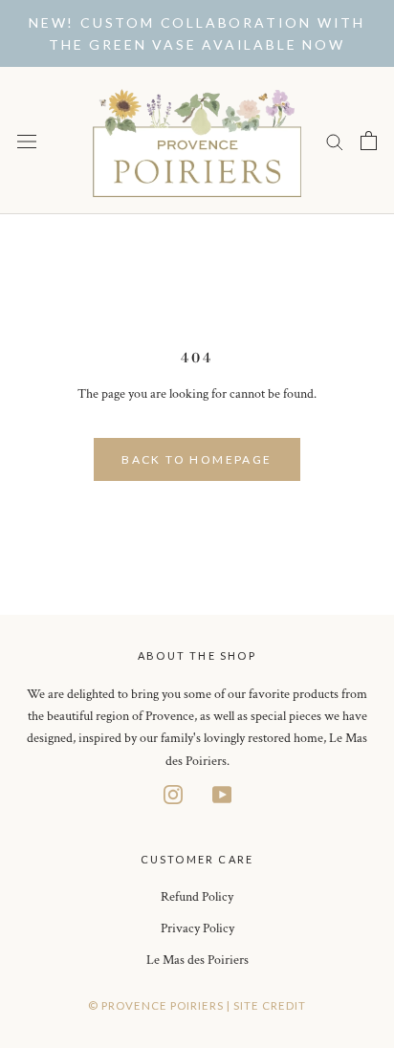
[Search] (334, 141)
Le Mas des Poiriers (197, 960)
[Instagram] (173, 794)
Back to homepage (196, 459)
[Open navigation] (26, 141)
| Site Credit (266, 1005)
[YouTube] (221, 794)
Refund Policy (197, 897)
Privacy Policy (197, 928)
